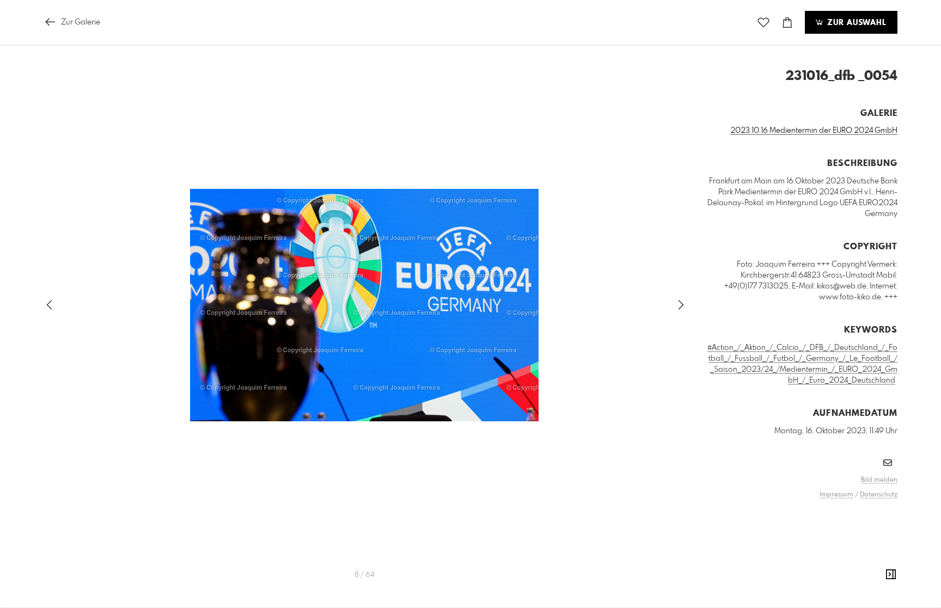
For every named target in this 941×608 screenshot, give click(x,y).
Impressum (836, 495)
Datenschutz (878, 495)
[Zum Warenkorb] (787, 22)
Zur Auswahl (855, 23)
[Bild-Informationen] (890, 575)
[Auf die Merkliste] (763, 22)
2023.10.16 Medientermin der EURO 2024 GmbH (813, 130)
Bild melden (879, 480)
